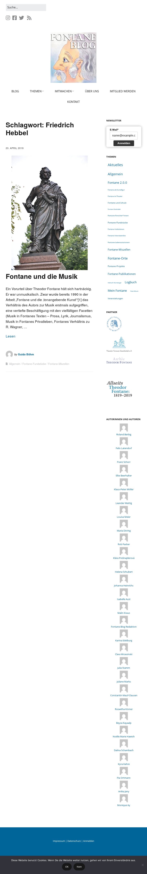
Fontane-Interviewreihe (117, 235)
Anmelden (123, 143)
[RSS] (29, 18)
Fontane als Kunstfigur (116, 190)
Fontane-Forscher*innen (118, 215)
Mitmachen (63, 91)
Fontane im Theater (115, 196)
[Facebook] (15, 18)
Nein (79, 866)
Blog (15, 91)
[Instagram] (8, 18)
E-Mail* (114, 129)
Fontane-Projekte (116, 266)
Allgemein (14, 364)
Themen (36, 91)
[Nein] (142, 865)
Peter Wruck (134, 291)
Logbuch (131, 282)
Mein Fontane (117, 290)
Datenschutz (74, 841)
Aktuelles (115, 164)
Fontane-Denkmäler (114, 209)
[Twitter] (21, 18)
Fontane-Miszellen (58, 364)
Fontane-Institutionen (116, 229)
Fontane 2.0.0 (117, 182)
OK (66, 866)
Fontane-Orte (118, 258)
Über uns (92, 91)
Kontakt (73, 102)
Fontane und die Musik (42, 276)
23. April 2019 (15, 148)
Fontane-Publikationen (122, 274)
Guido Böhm (26, 354)
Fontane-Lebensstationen (119, 242)
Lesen (10, 336)
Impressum (59, 841)
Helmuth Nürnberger (114, 283)
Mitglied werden (123, 91)
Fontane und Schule (117, 203)
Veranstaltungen (115, 298)
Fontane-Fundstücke (34, 364)
